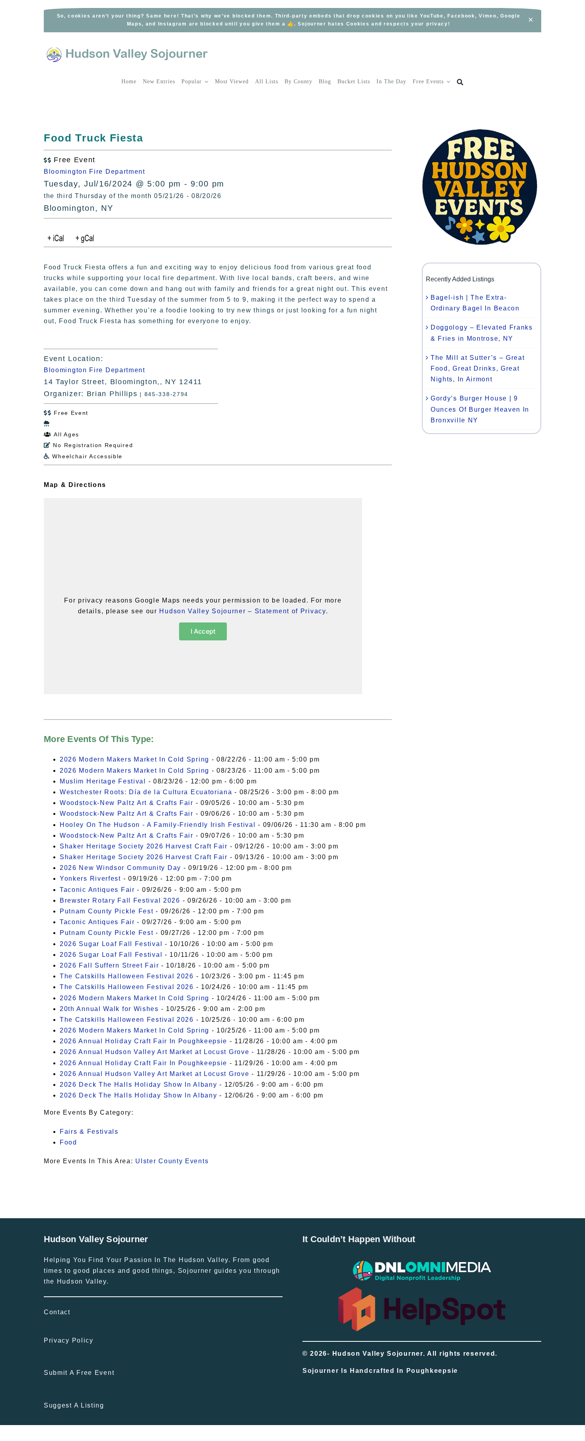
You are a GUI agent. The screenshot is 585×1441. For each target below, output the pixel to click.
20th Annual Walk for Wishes (109, 1008)
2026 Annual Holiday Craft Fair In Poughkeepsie (143, 1041)
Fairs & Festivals (89, 1131)
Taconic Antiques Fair (97, 889)
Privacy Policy (69, 1340)
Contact (57, 1312)
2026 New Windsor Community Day (120, 867)
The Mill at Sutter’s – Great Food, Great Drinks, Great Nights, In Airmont (478, 368)
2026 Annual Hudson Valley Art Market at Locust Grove (154, 1051)
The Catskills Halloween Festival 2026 (127, 976)
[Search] (460, 82)
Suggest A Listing (74, 1405)
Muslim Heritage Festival (103, 781)
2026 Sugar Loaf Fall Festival (111, 943)
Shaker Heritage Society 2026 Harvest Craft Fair (144, 846)
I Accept (203, 631)
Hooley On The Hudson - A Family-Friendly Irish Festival (158, 824)
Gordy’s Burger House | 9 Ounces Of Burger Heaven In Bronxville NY (480, 409)
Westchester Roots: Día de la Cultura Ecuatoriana (146, 792)
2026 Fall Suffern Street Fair (109, 965)
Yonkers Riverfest (90, 878)
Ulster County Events (172, 1161)
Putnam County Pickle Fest (107, 911)
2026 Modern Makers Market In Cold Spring (134, 759)
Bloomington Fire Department (94, 171)
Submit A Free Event (79, 1372)
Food (68, 1142)
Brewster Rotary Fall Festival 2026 (120, 900)
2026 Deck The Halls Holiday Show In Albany (138, 1084)
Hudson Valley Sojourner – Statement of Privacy (242, 611)
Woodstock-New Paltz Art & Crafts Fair (126, 802)
